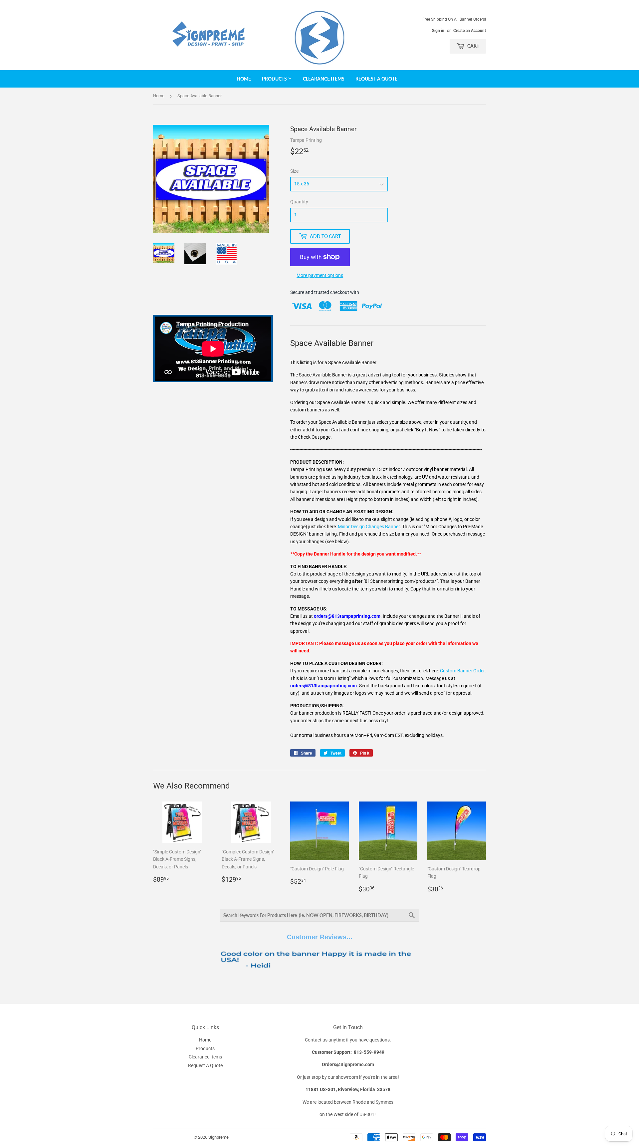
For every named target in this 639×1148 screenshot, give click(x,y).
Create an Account (469, 30)
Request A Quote (376, 79)
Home (244, 79)
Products (275, 79)
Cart (472, 46)
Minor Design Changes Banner (369, 526)
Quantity (299, 201)
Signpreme (218, 1137)
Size (294, 171)
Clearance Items (323, 79)
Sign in (438, 30)
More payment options (320, 275)
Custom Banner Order (462, 670)
